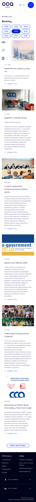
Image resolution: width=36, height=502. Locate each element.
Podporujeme (6, 469)
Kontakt (4, 472)
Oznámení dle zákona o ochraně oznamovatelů (21, 499)
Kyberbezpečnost (24, 471)
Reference (5, 463)
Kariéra (4, 466)
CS (20, 5)
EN (24, 5)
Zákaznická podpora (26, 468)
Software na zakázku (26, 460)
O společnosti (6, 460)
